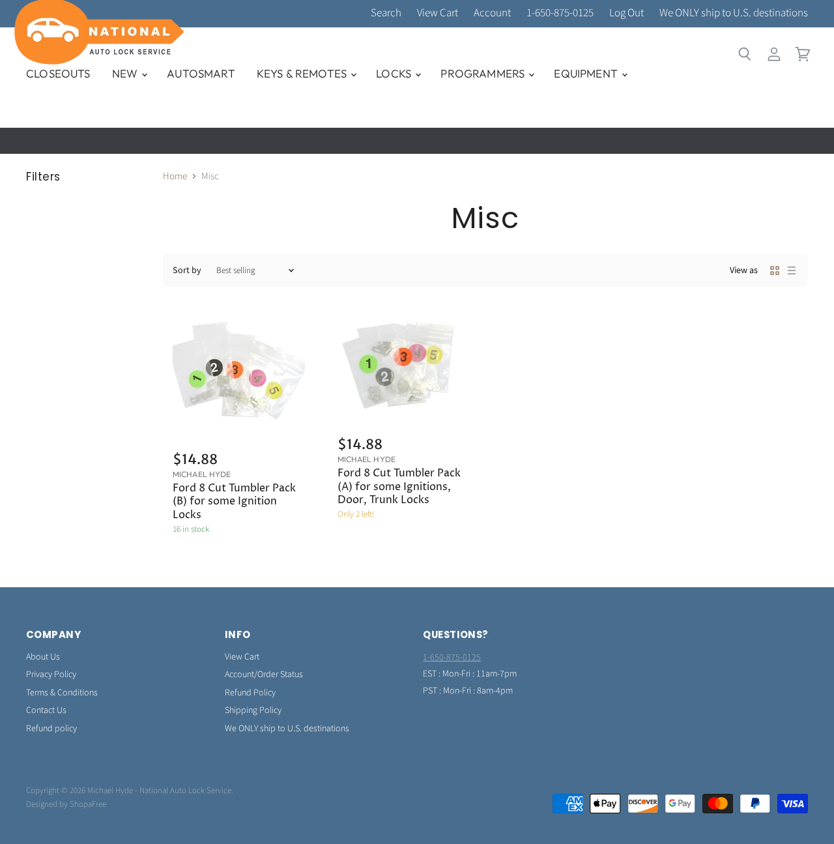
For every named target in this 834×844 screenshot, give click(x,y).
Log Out (626, 13)
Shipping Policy (253, 710)
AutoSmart (201, 73)
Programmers (483, 73)
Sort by (187, 270)
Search (386, 13)
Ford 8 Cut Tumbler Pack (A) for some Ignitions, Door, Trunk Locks (399, 487)
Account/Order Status (264, 674)
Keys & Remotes (303, 73)
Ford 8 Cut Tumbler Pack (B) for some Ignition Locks (234, 502)
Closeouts (58, 73)
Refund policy (51, 728)
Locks (395, 73)
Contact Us (46, 710)
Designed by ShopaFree (66, 804)
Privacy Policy (51, 674)
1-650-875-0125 (560, 13)
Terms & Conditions (62, 692)
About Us (43, 656)
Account (492, 13)
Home (175, 176)
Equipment (587, 73)
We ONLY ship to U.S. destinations (733, 13)
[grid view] (774, 270)
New (126, 73)
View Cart (437, 13)
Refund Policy (250, 692)
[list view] (791, 270)
